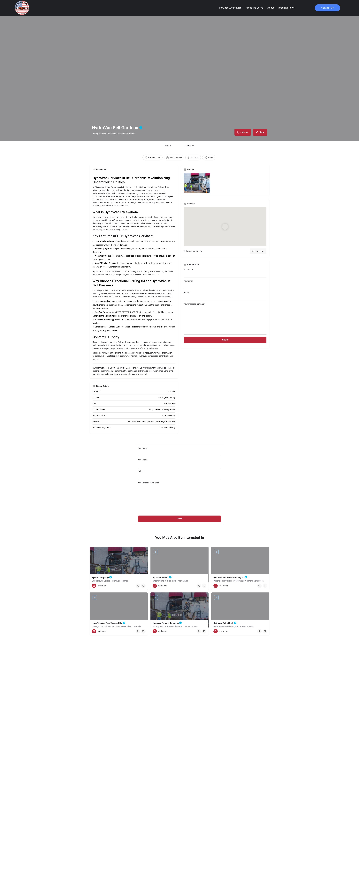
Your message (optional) (194, 304)
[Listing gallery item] (197, 183)
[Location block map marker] (225, 227)
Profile (168, 145)
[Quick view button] (138, 585)
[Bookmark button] (143, 585)
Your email (188, 281)
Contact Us (189, 145)
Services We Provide (230, 7)
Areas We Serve (254, 7)
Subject (187, 292)
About (270, 7)
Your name (188, 269)
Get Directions (258, 251)
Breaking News (286, 7)
